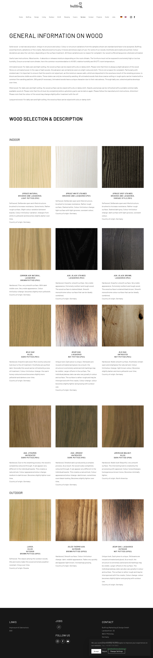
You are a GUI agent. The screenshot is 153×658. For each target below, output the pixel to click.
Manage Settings (116, 651)
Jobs (113, 17)
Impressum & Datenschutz (19, 627)
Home (21, 17)
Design (36, 17)
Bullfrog (28, 17)
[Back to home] (76, 5)
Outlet (107, 17)
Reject (104, 651)
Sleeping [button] (67, 17)
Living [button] (44, 17)
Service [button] (83, 17)
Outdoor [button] (51, 17)
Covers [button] (75, 17)
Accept (96, 651)
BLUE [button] (59, 17)
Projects (99, 17)
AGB (10, 631)
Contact (91, 17)
